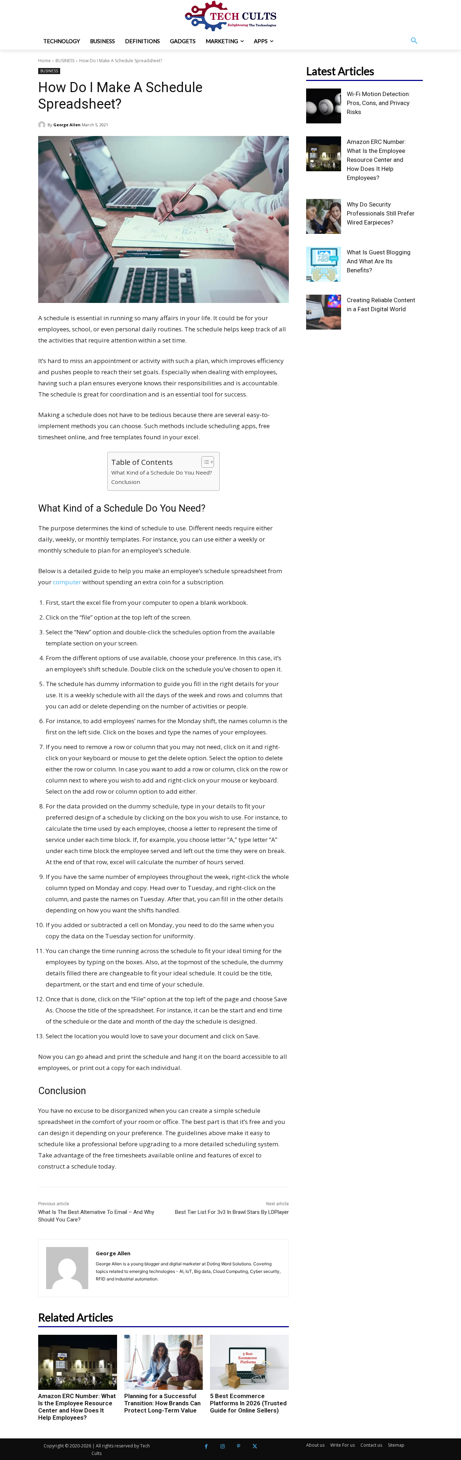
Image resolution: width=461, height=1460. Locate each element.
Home (44, 61)
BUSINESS (65, 61)
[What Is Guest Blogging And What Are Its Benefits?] (323, 264)
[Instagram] (222, 1446)
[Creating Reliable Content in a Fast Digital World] (323, 312)
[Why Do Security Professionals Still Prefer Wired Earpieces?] (323, 216)
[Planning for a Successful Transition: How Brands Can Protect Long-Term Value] (163, 1362)
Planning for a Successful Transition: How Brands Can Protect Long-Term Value (162, 1403)
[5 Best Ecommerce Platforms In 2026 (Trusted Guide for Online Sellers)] (249, 1362)
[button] (414, 41)
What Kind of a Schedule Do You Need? (161, 472)
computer (67, 582)
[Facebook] (206, 1446)
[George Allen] (43, 124)
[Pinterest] (238, 1446)
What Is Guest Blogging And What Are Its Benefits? (379, 261)
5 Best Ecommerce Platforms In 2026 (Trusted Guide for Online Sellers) (248, 1403)
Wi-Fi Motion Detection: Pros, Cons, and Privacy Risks (378, 102)
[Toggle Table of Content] (204, 462)
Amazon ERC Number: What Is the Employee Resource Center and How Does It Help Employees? (77, 1406)
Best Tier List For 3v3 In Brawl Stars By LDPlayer (232, 1212)
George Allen (67, 124)
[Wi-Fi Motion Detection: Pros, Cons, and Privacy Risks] (323, 106)
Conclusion (125, 481)
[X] (255, 1446)
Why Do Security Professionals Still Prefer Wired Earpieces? (381, 213)
